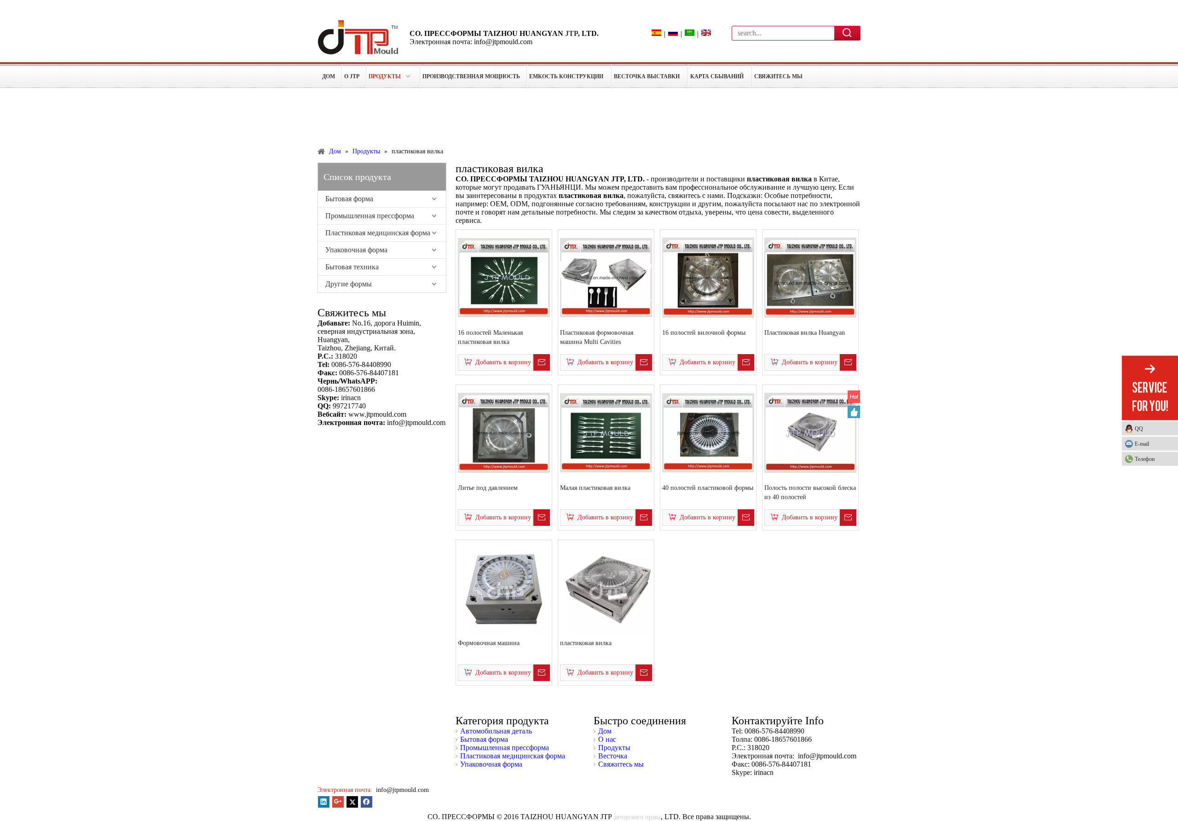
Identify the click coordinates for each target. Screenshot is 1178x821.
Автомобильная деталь (496, 731)
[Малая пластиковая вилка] (606, 432)
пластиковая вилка (586, 643)
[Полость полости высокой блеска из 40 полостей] (810, 432)
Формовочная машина (489, 643)
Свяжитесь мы (621, 764)
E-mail (1142, 443)
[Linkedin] (323, 802)
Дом (605, 731)
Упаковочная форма (356, 250)
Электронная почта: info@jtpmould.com (471, 42)
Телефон (1145, 458)
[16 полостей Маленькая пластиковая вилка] (504, 277)
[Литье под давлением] (504, 432)
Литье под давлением (488, 487)
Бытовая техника (352, 267)
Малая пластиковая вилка (595, 487)
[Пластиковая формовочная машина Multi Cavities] (606, 277)
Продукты (614, 747)
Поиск (847, 33)
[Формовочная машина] (504, 587)
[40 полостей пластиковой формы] (708, 432)
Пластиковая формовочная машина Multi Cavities (596, 337)
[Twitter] (352, 802)
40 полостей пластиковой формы (707, 487)
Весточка (612, 756)
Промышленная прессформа (369, 216)
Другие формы (348, 284)
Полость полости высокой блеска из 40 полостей (810, 492)
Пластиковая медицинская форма (377, 233)
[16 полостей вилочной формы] (708, 277)
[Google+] (338, 802)
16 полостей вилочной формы (703, 332)
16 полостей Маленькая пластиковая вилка (490, 337)
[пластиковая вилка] (606, 587)
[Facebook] (366, 802)
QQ (1139, 428)
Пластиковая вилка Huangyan (804, 332)
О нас (607, 739)
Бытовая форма (349, 199)
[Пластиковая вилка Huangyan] (810, 277)
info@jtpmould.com (401, 789)
